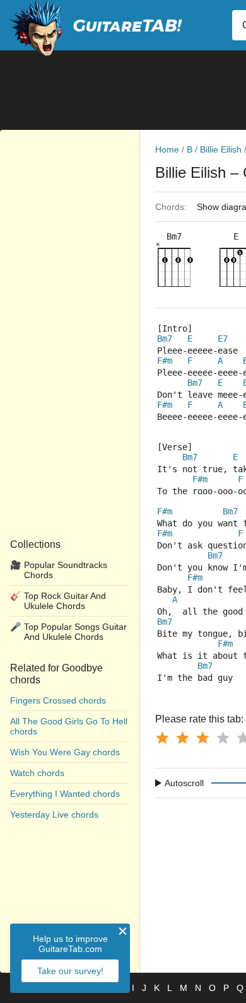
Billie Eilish (221, 149)
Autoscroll (184, 783)
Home (167, 149)
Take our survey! (70, 971)
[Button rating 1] (162, 738)
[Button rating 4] (223, 738)
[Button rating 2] (182, 738)
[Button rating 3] (202, 738)
